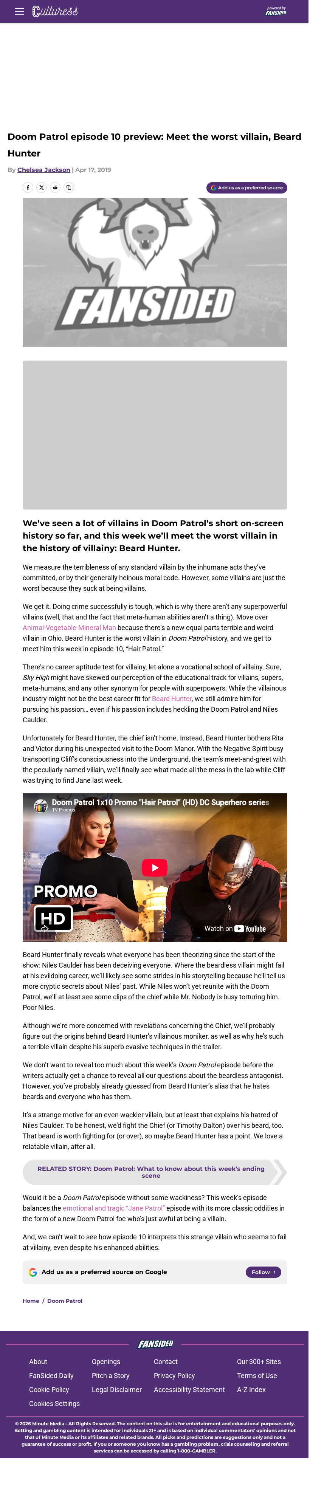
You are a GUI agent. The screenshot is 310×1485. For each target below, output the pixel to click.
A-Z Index (251, 1390)
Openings (106, 1362)
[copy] (69, 187)
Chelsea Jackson (43, 169)
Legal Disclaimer (117, 1390)
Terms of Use (257, 1376)
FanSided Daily (51, 1376)
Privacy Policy (174, 1376)
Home (31, 1301)
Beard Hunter (172, 699)
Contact (166, 1362)
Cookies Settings (54, 1404)
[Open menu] (19, 11)
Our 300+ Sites (259, 1362)
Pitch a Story (111, 1376)
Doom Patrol (64, 1301)
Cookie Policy (49, 1390)
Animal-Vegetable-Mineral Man (69, 628)
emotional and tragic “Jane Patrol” (114, 1208)
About (38, 1362)
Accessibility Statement (189, 1390)
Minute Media (48, 1423)
